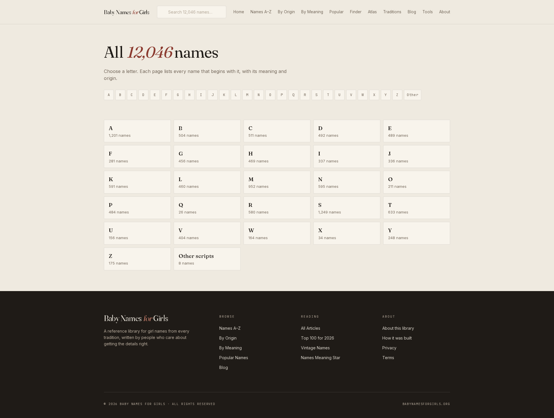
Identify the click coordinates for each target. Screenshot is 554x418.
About (444, 12)
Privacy (389, 347)
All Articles (310, 328)
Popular (337, 12)
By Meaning (312, 12)
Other (412, 94)
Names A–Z (261, 12)
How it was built (397, 337)
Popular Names (233, 357)
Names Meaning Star (320, 357)
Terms (388, 357)
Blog (412, 12)
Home (238, 12)
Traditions (392, 12)
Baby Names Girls (126, 12)
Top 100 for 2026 (317, 337)
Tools (427, 12)
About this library (398, 328)
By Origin (286, 12)
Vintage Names (315, 347)
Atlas (372, 12)
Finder (356, 12)
